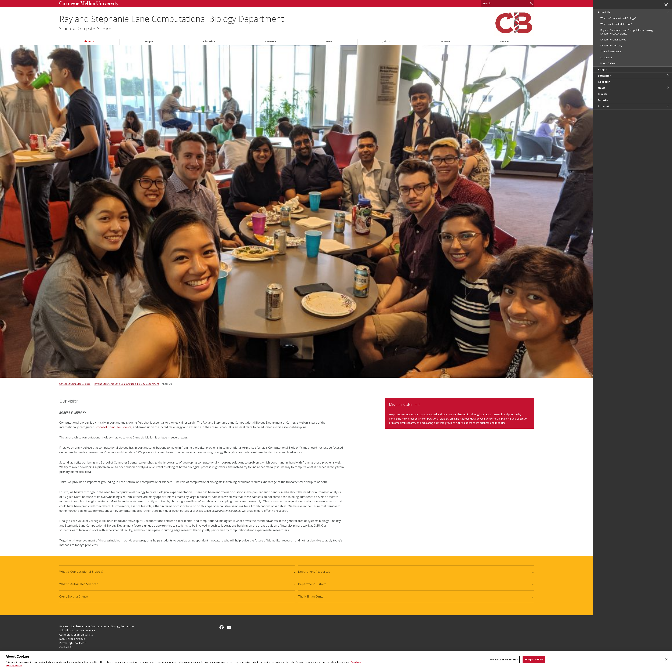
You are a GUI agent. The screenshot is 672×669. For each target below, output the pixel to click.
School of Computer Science (85, 28)
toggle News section (667, 87)
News (329, 41)
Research (270, 41)
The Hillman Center (311, 596)
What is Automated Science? (78, 584)
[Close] (666, 659)
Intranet (505, 41)
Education (209, 41)
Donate (445, 41)
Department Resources (314, 572)
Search (531, 3)
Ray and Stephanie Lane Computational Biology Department (171, 18)
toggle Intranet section (667, 106)
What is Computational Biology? (81, 572)
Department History (312, 584)
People (149, 41)
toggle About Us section (667, 12)
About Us (89, 41)
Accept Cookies (533, 659)
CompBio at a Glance (73, 596)
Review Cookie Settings (504, 659)
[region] (336, 660)
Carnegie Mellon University (114, 3)
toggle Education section (667, 75)
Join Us (387, 41)
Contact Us (66, 647)
